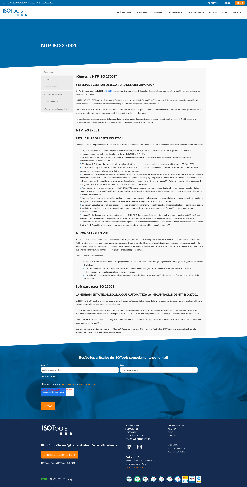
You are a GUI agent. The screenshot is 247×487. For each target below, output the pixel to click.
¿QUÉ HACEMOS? (133, 425)
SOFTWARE (130, 432)
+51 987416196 (211, 3)
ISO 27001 (109, 91)
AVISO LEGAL (173, 445)
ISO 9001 (71, 463)
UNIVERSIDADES (176, 425)
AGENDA (172, 429)
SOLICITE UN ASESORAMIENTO (60, 455)
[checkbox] (123, 384)
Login (226, 3)
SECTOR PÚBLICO (134, 435)
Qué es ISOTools (58, 463)
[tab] (57, 71)
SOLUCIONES (131, 429)
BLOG (170, 432)
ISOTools (45, 463)
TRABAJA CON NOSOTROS (138, 439)
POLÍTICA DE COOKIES (177, 452)
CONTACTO (173, 435)
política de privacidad (87, 384)
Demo (240, 3)
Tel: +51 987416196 (134, 467)
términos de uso (68, 384)
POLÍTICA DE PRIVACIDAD (178, 448)
